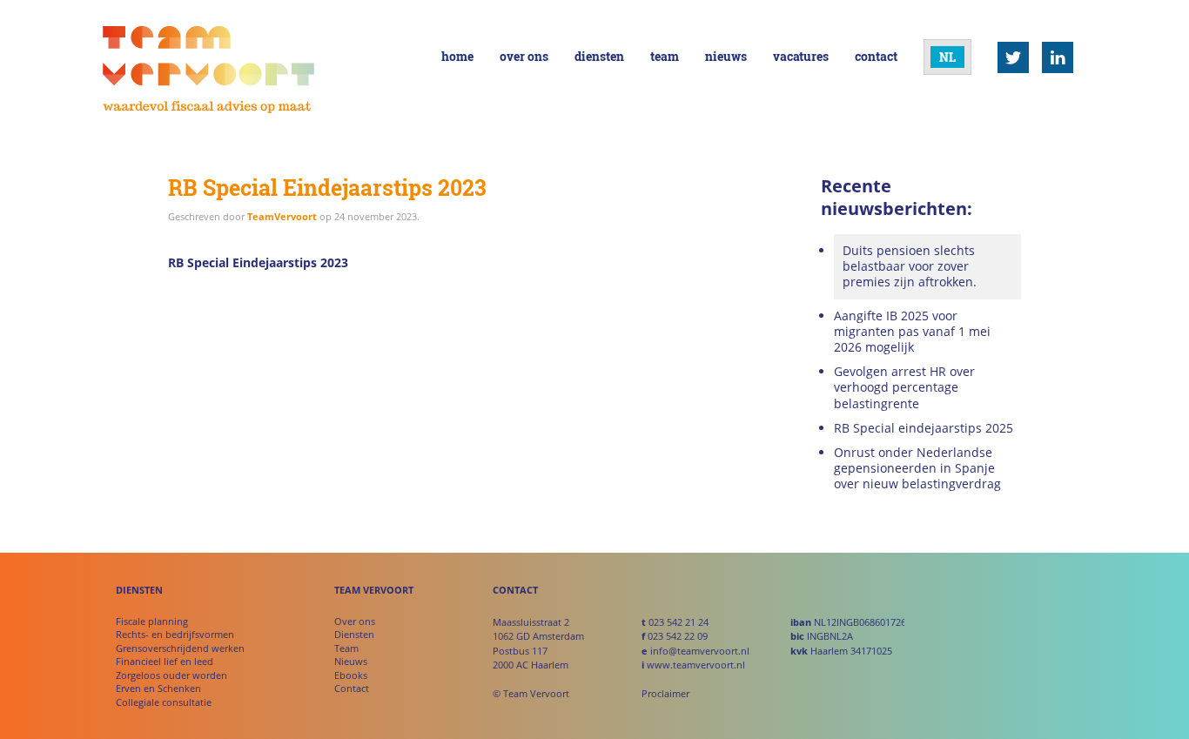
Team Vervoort (208, 70)
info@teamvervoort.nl (699, 650)
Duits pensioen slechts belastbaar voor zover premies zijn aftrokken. (910, 266)
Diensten (354, 634)
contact (876, 56)
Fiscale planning (152, 621)
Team (346, 648)
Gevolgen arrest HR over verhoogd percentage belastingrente (904, 387)
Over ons (354, 621)
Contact (351, 688)
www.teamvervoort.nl (696, 664)
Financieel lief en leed (164, 661)
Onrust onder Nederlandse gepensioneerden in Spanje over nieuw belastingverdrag (917, 468)
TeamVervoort (282, 216)
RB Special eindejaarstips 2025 (923, 428)
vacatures (801, 56)
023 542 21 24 (678, 621)
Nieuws (350, 661)
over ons (524, 56)
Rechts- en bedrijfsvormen (175, 634)
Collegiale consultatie (164, 702)
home (457, 56)
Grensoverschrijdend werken (180, 648)
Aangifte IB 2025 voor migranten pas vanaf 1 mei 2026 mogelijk (912, 331)
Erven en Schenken (158, 688)
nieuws (726, 56)
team (664, 56)
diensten (599, 56)
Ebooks (350, 675)
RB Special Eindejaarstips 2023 (258, 262)
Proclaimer (665, 693)
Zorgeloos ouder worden (171, 675)
